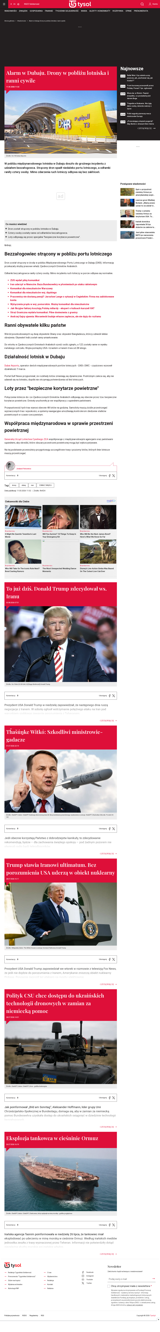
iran (32, 485)
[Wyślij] (154, 1278)
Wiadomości (10, 10)
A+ (14, 4)
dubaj (24, 485)
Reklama (50, 1288)
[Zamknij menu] (4, 4)
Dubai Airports (11, 365)
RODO (24, 1315)
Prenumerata (141, 10)
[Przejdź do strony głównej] (77, 4)
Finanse (49, 10)
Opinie (129, 10)
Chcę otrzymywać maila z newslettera (131, 1286)
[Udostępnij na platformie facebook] (109, 475)
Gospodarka (36, 10)
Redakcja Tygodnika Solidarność (19, 1272)
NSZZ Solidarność (31, 4)
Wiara (84, 10)
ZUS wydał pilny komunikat (24, 280)
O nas (49, 1272)
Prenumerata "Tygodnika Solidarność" (22, 1276)
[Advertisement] (80, 45)
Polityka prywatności (11, 1315)
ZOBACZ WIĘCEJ (45, 485)
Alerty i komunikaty (99, 10)
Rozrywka (118, 10)
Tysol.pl (153, 1315)
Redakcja (50, 1280)
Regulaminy (34, 1315)
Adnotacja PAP (13, 1288)
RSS (42, 1315)
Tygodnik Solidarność (67, 10)
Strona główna (9, 21)
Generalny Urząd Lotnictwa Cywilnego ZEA (26, 439)
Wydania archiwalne (15, 1284)
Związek (23, 10)
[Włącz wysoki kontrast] (18, 4)
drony (14, 485)
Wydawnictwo (52, 1276)
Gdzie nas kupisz (14, 1280)
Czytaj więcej (145, 128)
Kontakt (50, 1284)
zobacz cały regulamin (135, 1305)
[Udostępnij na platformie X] (113, 475)
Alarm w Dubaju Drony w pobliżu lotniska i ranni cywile (47, 21)
